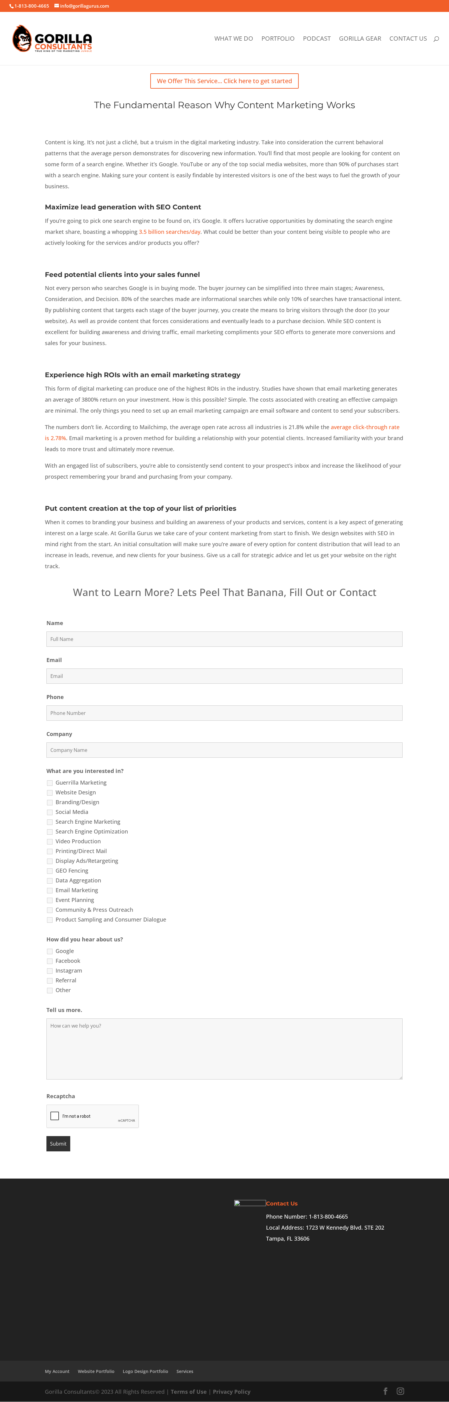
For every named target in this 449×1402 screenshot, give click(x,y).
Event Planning (75, 900)
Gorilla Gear (360, 39)
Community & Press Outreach (94, 910)
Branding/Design (77, 802)
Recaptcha (60, 1096)
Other (63, 990)
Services (185, 1371)
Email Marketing (77, 890)
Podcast (317, 39)
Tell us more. (64, 1010)
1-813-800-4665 (31, 6)
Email (54, 660)
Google (65, 951)
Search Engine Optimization (92, 831)
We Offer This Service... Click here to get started (224, 81)
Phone (55, 697)
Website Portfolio (96, 1371)
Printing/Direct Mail (81, 851)
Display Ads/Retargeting (87, 861)
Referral (66, 980)
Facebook (68, 961)
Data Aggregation (78, 880)
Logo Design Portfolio (145, 1371)
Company (59, 734)
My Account (57, 1371)
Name (54, 623)
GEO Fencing (72, 870)
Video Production (78, 841)
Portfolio (278, 39)
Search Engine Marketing (88, 822)
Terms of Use (189, 1391)
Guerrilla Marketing (81, 782)
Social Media (72, 812)
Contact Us (408, 39)
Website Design (76, 792)
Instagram (69, 970)
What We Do (233, 39)
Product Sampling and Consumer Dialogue (111, 919)
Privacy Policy (231, 1391)
